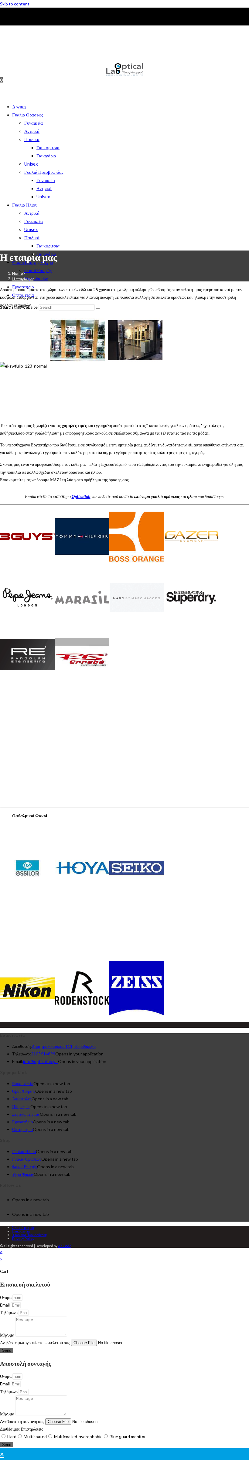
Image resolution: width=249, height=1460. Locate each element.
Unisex (31, 164)
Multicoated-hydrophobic (78, 1436)
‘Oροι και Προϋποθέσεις (29, 1235)
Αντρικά (31, 131)
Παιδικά (31, 139)
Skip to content (14, 3)
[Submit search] (98, 308)
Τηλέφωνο (9, 1312)
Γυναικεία (33, 123)
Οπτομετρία (22, 1129)
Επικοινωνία (22, 1083)
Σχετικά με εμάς (26, 1114)
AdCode (64, 1245)
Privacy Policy (23, 1238)
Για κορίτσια (48, 147)
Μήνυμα (7, 1334)
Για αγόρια (46, 155)
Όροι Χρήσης (23, 1091)
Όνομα (6, 1297)
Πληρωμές (21, 1106)
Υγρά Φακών (36, 278)
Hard (11, 1436)
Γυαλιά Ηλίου (24, 1151)
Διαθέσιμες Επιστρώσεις (21, 1428)
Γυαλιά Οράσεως (26, 1159)
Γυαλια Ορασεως (27, 114)
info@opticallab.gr (40, 1061)
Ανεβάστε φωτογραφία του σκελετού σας (35, 1342)
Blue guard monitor (128, 1436)
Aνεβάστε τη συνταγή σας (22, 1421)
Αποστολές (22, 1098)
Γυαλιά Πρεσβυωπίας (43, 172)
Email (5, 1304)
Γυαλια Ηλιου (24, 204)
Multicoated (35, 1436)
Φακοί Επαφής (38, 270)
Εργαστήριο (22, 1121)
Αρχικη (19, 106)
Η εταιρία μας (23, 278)
